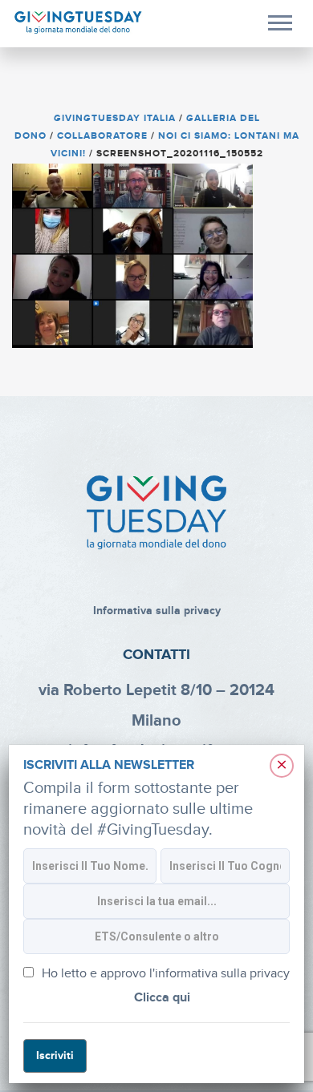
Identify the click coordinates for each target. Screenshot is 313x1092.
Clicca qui (162, 997)
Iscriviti (55, 1055)
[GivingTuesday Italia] (78, 23)
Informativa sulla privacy (157, 610)
